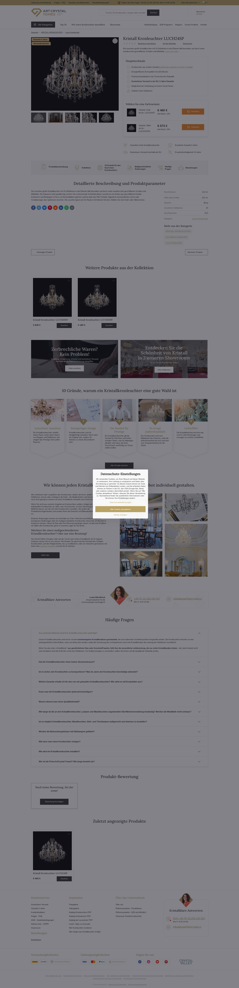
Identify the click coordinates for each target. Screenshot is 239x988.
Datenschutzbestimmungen (120, 502)
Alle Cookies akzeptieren (120, 509)
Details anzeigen (120, 515)
